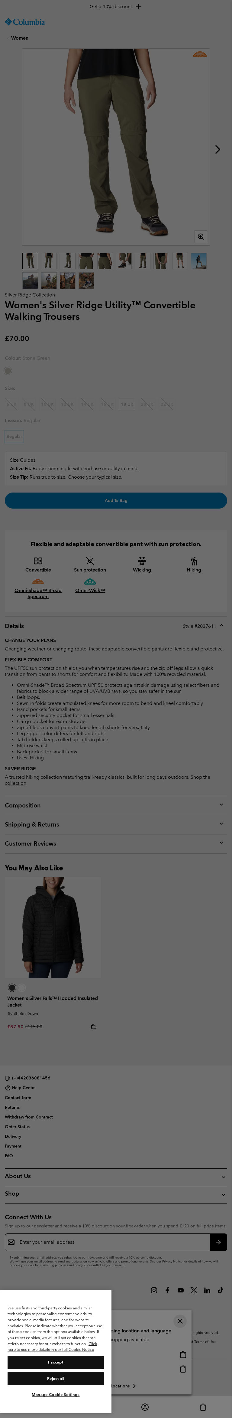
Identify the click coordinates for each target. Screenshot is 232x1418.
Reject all (56, 1378)
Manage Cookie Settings (55, 1394)
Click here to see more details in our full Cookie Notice (52, 1346)
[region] (55, 1351)
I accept (55, 1362)
